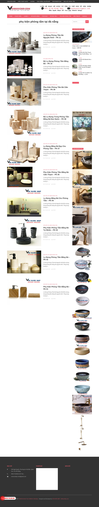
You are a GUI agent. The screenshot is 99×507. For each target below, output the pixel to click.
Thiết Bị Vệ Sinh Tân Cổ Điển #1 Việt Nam (28, 498)
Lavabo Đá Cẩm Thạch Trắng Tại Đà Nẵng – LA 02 (84, 54)
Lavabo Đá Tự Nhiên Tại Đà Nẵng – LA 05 (85, 73)
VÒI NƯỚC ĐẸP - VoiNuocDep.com (60, 498)
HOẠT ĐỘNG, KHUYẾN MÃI (43, 1)
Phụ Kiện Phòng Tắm (65, 16)
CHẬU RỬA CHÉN (11, 1)
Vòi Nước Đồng (35, 16)
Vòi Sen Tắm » (53, 16)
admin (54, 47)
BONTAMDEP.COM (56, 1)
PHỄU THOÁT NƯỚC (23, 1)
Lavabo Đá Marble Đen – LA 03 (85, 60)
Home (10, 16)
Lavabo (80, 51)
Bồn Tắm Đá (76, 16)
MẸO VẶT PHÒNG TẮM (69, 1)
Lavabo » (26, 16)
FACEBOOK (75, 82)
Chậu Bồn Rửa (75, 44)
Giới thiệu (18, 16)
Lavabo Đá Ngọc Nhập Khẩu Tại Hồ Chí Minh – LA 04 (84, 67)
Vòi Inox (45, 16)
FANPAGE (84, 16)
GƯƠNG (32, 1)
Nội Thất (45, 32)
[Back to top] (95, 503)
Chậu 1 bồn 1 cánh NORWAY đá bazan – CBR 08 (81, 47)
